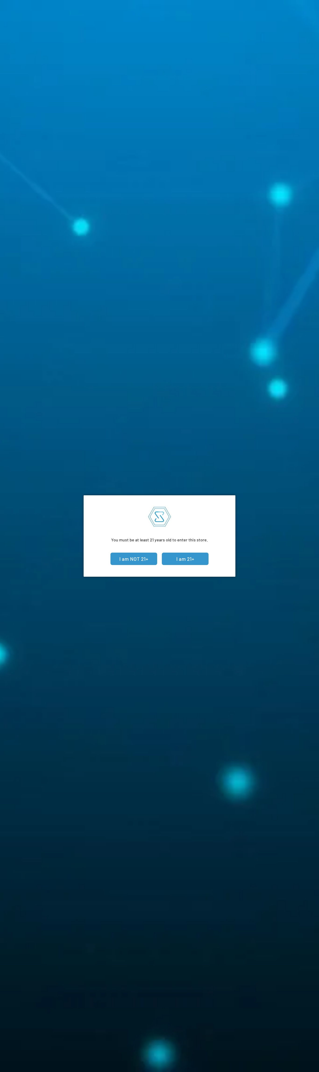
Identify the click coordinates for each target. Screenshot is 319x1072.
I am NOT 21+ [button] (133, 559)
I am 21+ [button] (185, 559)
